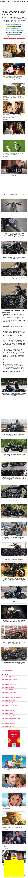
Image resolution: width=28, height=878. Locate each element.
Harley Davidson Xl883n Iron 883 (9, 710)
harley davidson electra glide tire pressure (14, 36)
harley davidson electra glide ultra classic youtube (14, 38)
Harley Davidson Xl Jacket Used (8, 700)
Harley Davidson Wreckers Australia (9, 721)
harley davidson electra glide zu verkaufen (14, 24)
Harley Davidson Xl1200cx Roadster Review (11, 697)
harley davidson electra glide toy (14, 34)
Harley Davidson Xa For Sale (8, 676)
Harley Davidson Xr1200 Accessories (10, 684)
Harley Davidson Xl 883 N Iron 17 (9, 723)
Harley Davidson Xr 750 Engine (8, 689)
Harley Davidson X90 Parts (7, 708)
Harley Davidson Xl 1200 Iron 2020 (9, 705)
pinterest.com (9, 670)
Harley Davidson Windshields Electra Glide (11, 718)
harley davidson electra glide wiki (14, 26)
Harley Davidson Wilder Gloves (8, 702)
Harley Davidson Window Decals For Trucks (11, 679)
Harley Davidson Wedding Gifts (8, 726)
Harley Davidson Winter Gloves (8, 682)
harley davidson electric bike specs (14, 32)
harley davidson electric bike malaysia (14, 28)
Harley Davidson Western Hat (8, 713)
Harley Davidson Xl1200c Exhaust (9, 695)
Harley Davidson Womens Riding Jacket (10, 715)
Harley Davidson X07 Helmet (8, 687)
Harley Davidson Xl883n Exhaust (9, 692)
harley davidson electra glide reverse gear (14, 30)
